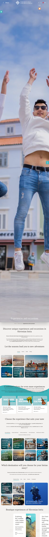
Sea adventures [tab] (7, 432)
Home (15, 323)
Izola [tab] (21, 479)
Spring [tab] (31, 351)
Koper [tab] (25, 479)
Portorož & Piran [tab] (16, 479)
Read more (5, 412)
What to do (20, 323)
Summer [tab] (18, 351)
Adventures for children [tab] (40, 432)
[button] (1, 11)
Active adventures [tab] (32, 432)
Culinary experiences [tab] (23, 432)
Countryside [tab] (34, 479)
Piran (29, 516)
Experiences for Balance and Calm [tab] (24, 434)
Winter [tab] (27, 351)
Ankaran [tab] (28, 479)
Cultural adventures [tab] (15, 432)
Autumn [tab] (23, 351)
